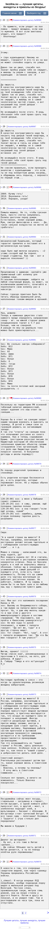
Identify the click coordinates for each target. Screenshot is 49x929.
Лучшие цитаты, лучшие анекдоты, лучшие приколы (24, 921)
